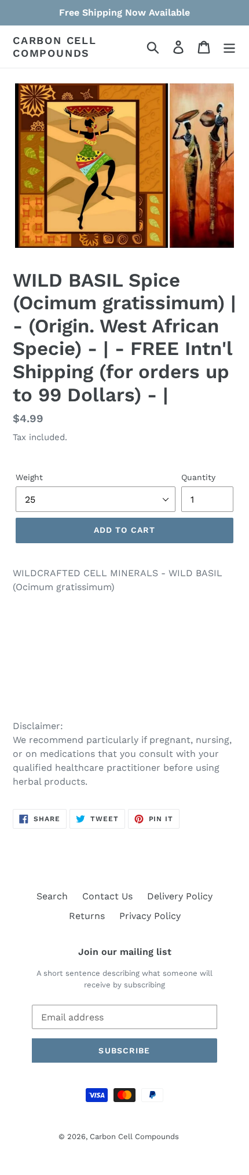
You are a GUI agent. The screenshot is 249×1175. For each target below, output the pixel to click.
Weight (29, 477)
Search (52, 896)
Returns (87, 915)
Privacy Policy (150, 915)
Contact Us (107, 896)
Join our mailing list (124, 951)
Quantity (198, 477)
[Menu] (229, 47)
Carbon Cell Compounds (55, 46)
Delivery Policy (180, 896)
